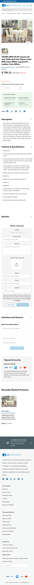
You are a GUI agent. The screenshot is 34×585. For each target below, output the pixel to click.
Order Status (6, 521)
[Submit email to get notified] (20, 88)
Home (3, 13)
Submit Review (23, 305)
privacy (18, 300)
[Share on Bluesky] (24, 111)
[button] (12, 232)
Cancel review (10, 305)
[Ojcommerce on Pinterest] (19, 478)
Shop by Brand (6, 518)
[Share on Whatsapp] (11, 111)
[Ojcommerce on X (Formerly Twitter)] (22, 478)
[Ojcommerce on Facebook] (3, 478)
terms (29, 298)
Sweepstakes (6, 534)
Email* (17, 280)
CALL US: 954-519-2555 (9, 548)
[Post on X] (20, 111)
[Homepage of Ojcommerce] (11, 5)
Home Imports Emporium (8, 67)
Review (17, 243)
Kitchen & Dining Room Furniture (13, 13)
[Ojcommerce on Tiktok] (15, 478)
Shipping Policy (6, 525)
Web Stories (6, 501)
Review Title (17, 236)
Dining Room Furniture (27, 13)
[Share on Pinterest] (16, 111)
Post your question (17, 348)
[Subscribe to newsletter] (30, 565)
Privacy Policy (6, 492)
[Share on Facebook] (7, 111)
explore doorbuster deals (17, 1)
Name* (17, 273)
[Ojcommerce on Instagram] (11, 478)
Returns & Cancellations (9, 528)
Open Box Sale (6, 515)
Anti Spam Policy (7, 495)
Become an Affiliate (8, 505)
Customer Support (7, 545)
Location (17, 287)
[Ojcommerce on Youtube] (7, 478)
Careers (4, 498)
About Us (5, 489)
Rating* (17, 230)
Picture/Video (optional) (17, 258)
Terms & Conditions (8, 531)
